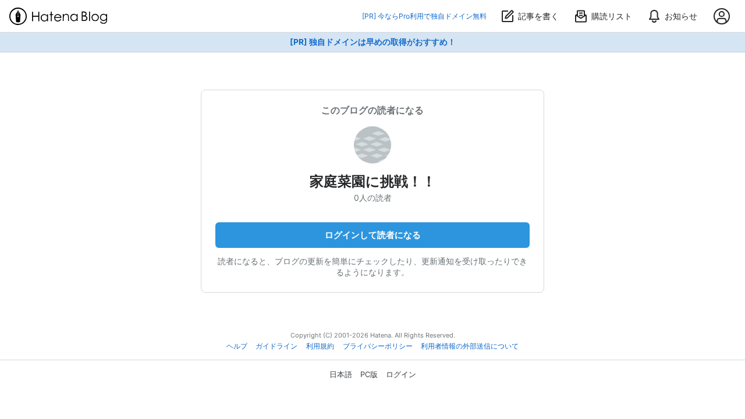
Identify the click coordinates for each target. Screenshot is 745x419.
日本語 (340, 374)
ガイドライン (276, 346)
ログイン (401, 374)
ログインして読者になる (373, 234)
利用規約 (320, 346)
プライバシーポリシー (378, 346)
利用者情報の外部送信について (470, 346)
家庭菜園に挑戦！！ (373, 181)
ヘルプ (236, 346)
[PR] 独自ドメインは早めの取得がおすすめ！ (373, 42)
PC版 (369, 374)
